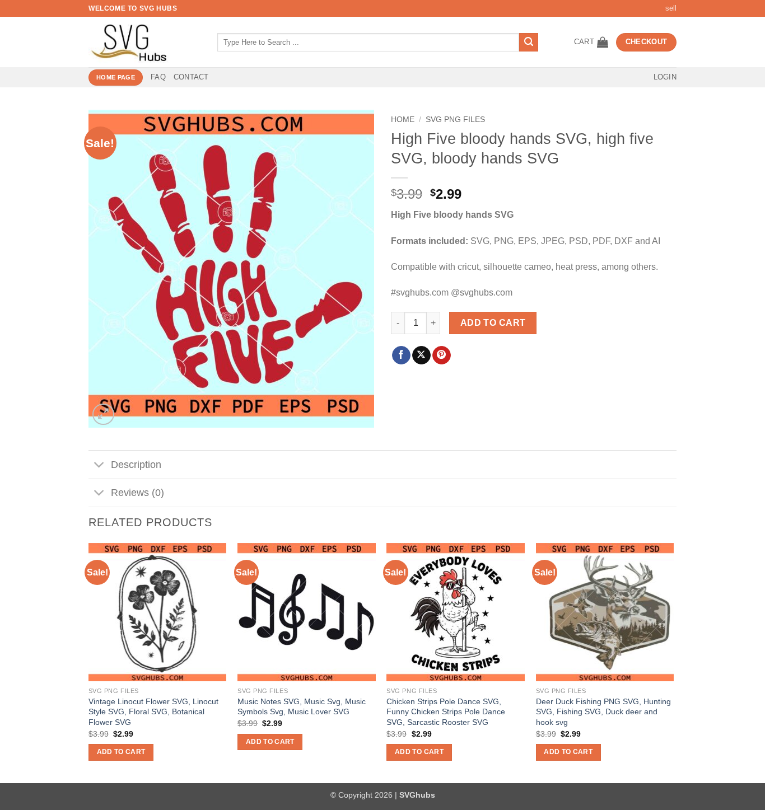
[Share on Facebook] (401, 355)
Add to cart (493, 322)
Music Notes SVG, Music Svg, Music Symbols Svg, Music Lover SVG (301, 707)
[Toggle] (99, 466)
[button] (591, 42)
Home (402, 119)
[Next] (673, 662)
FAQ (158, 77)
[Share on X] (421, 355)
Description (136, 464)
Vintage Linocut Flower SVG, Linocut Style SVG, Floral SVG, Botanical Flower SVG (153, 712)
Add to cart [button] (121, 751)
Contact (191, 77)
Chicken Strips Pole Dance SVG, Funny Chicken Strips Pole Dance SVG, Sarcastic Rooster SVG (445, 712)
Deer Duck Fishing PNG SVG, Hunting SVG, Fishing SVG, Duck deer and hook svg (603, 712)
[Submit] (528, 42)
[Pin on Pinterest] (441, 355)
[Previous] (89, 662)
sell (671, 8)
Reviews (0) (137, 492)
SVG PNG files (455, 119)
